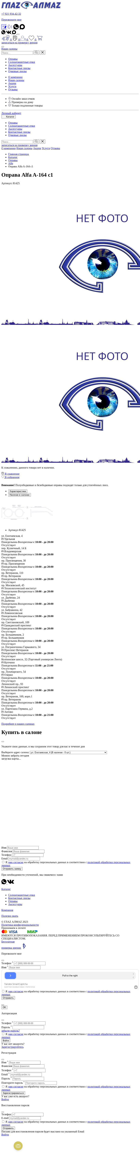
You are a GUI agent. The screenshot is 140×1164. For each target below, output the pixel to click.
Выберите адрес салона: (15, 752)
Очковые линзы (17, 71)
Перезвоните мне (11, 19)
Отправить (8, 1128)
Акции (12, 83)
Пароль (6, 1027)
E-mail (5, 1117)
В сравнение (11, 473)
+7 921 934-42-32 (11, 13)
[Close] (2, 741)
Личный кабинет (11, 113)
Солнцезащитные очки (21, 62)
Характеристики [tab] (18, 491)
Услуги (12, 86)
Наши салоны (9, 48)
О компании (15, 77)
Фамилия (6, 851)
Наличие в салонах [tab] (20, 495)
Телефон (6, 854)
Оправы (13, 58)
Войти (6, 1040)
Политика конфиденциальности (20, 924)
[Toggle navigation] (18, 34)
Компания (7, 910)
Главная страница (18, 154)
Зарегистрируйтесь (12, 1046)
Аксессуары (15, 65)
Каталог (9, 116)
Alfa (10, 163)
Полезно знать (9, 915)
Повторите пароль (13, 1082)
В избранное (11, 477)
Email (4, 858)
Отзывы (13, 89)
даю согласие (15, 862)
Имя (3, 847)
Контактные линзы (19, 68)
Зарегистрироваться (13, 1093)
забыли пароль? (10, 1030)
